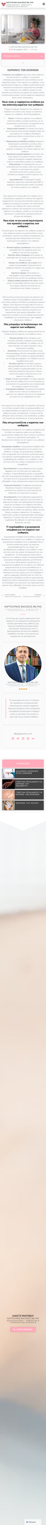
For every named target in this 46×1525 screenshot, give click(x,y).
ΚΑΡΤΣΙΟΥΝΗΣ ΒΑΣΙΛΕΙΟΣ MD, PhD (19, 3)
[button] (41, 56)
